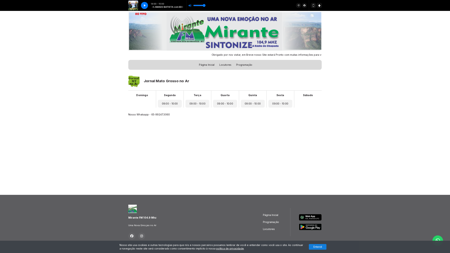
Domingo (142, 95)
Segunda (169, 95)
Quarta (225, 95)
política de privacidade (230, 248)
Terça (197, 95)
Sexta (280, 95)
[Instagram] (298, 5)
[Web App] (313, 5)
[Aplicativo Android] (319, 5)
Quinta (252, 95)
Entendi (317, 246)
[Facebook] (304, 5)
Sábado (308, 95)
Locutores (225, 64)
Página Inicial (206, 64)
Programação (244, 64)
